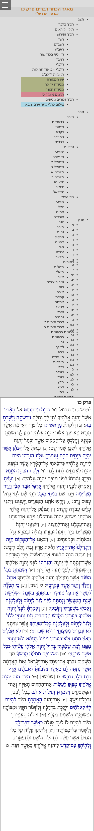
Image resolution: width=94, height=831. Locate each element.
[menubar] (47, 62)
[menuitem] (42, 62)
